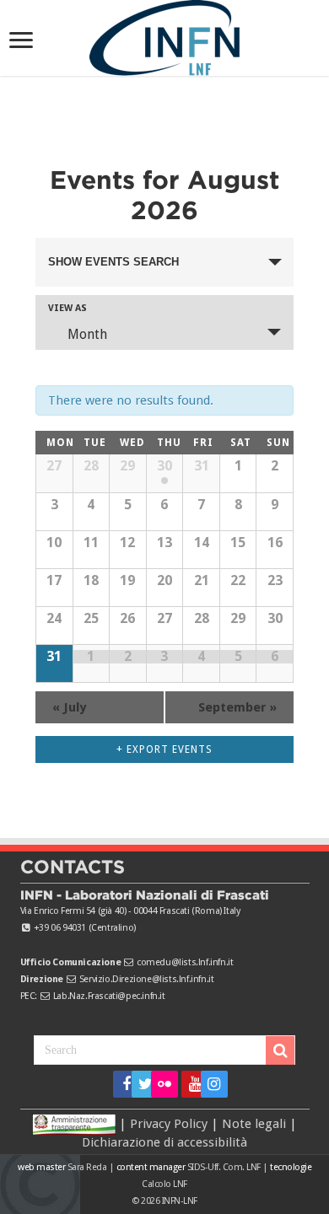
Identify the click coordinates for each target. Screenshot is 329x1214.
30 (164, 466)
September (237, 707)
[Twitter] (140, 1084)
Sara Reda (85, 1167)
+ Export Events (164, 749)
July (69, 707)
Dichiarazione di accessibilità (164, 1142)
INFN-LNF (179, 1200)
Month (87, 334)
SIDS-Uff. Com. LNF (224, 1167)
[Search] (280, 1050)
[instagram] (209, 1084)
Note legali (254, 1123)
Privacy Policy (169, 1123)
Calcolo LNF (164, 1184)
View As (67, 308)
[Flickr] (164, 1084)
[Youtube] (189, 1084)
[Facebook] (121, 1084)
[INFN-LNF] (164, 34)
